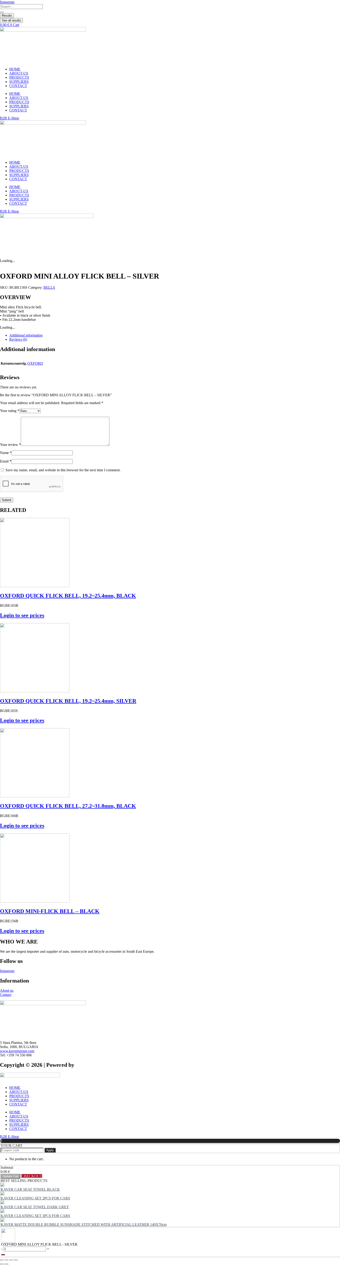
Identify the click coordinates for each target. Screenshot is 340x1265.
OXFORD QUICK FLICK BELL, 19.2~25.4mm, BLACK (68, 596)
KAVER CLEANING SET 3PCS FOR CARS (35, 1216)
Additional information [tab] (26, 335)
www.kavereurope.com (17, 1051)
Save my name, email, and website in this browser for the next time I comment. (63, 470)
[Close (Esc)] (16, 1260)
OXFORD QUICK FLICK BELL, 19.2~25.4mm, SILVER (68, 701)
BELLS (49, 287)
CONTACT (18, 86)
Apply (50, 1150)
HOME (14, 69)
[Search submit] (2, 12)
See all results (11, 20)
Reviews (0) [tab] (18, 339)
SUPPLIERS (19, 82)
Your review (10, 445)
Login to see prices (22, 615)
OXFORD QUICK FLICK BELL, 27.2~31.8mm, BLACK (68, 806)
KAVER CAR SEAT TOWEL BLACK (30, 1189)
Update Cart (11, 1176)
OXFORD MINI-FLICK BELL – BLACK (49, 911)
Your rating (9, 411)
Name (6, 453)
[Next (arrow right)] (6, 1264)
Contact (5, 995)
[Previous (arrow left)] (2, 1264)
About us (6, 990)
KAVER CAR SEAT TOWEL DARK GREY (35, 1207)
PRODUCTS (19, 77)
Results (7, 15)
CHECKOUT (31, 1176)
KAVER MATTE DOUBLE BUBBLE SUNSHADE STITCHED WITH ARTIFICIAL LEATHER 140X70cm (84, 1224)
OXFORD (35, 363)
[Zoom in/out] (2, 1260)
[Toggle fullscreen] (6, 1260)
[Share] (11, 1260)
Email (5, 461)
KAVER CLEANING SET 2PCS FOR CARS (35, 1198)
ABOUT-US (18, 73)
